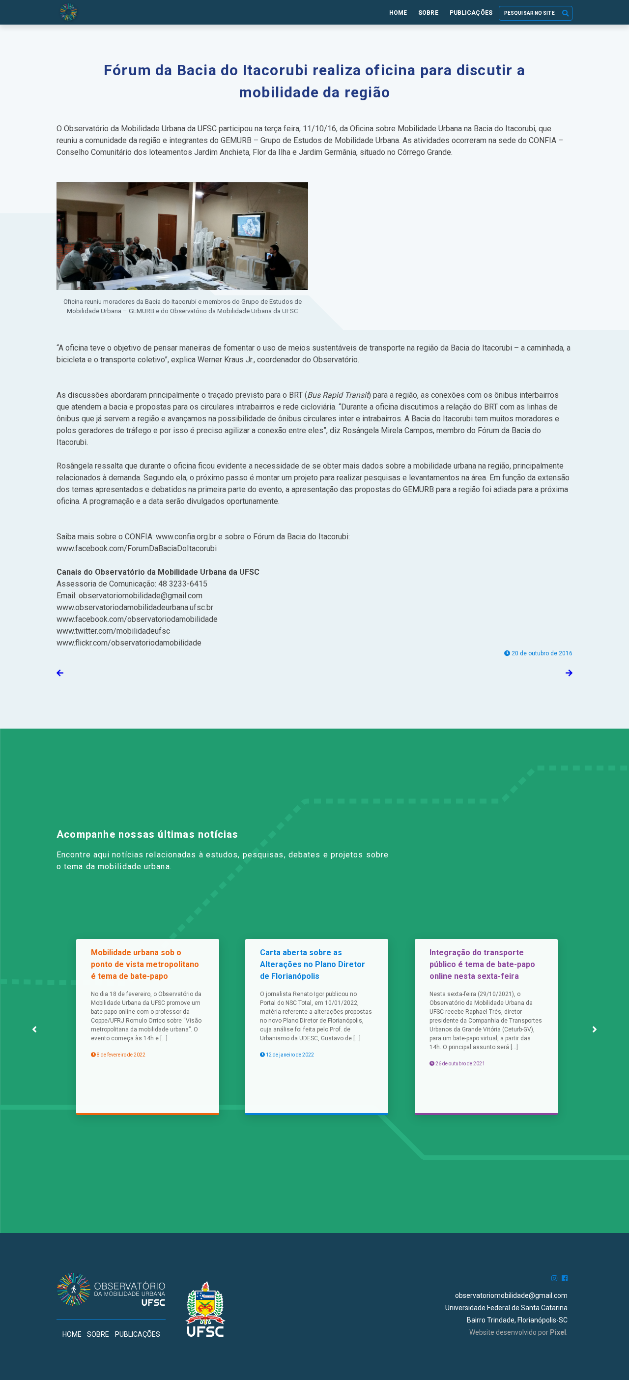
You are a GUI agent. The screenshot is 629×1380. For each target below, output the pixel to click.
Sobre (428, 12)
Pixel (558, 1332)
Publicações (471, 12)
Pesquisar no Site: (523, 17)
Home (398, 12)
